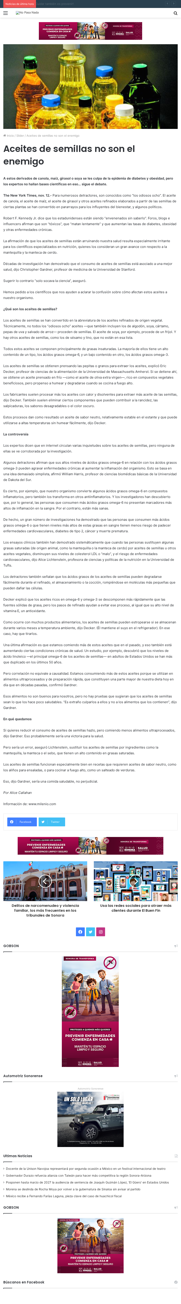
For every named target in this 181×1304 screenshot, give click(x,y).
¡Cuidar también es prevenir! (57, 4)
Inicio (10, 135)
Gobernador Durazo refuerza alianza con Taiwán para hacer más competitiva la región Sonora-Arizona (78, 1175)
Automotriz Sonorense (90, 1088)
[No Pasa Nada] (27, 13)
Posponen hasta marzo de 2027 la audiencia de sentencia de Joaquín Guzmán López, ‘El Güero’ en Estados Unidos (87, 1182)
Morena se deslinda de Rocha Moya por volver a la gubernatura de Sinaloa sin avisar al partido (73, 1189)
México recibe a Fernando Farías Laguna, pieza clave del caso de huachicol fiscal (64, 1196)
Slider (20, 135)
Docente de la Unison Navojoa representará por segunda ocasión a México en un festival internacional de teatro (86, 1168)
